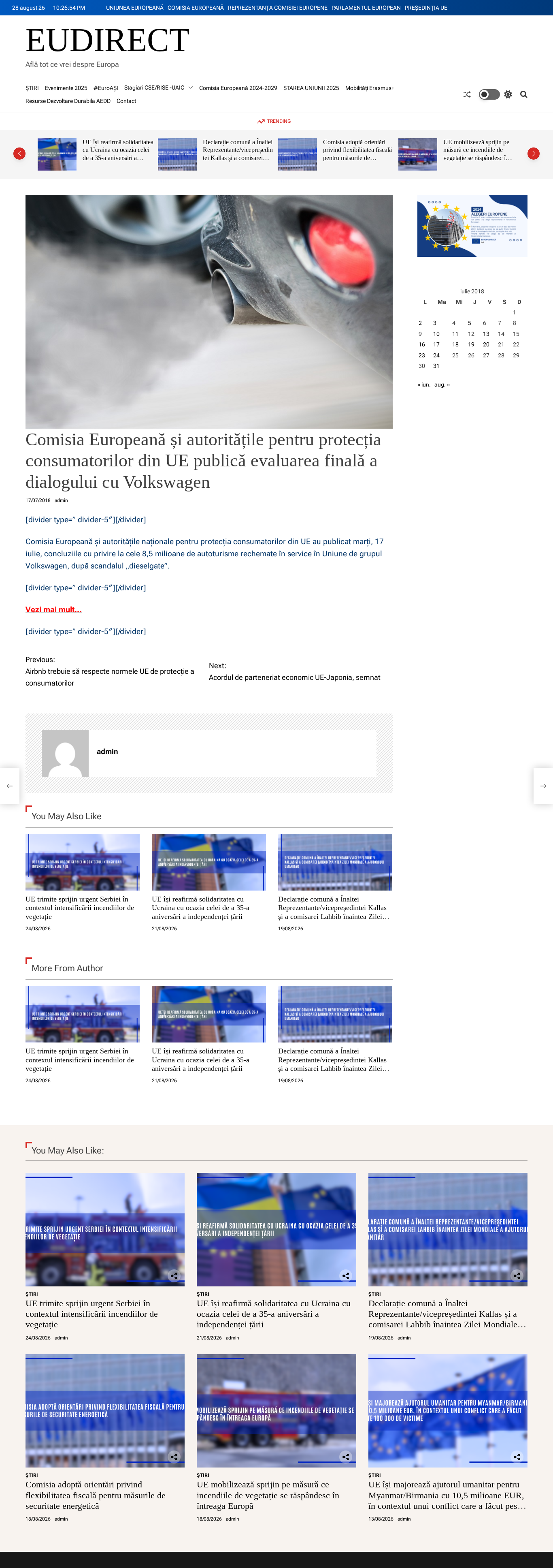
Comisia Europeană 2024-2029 (238, 88)
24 (436, 355)
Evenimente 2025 (66, 88)
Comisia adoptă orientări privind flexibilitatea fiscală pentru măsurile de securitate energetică (237, 154)
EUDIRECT (107, 40)
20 (486, 344)
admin (61, 500)
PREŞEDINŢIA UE (426, 7)
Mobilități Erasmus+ (369, 88)
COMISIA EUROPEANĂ (196, 7)
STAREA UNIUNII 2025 (311, 88)
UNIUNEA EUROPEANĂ (135, 7)
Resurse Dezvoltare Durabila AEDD (68, 101)
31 (436, 366)
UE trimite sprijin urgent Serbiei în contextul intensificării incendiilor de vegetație (80, 907)
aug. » (442, 384)
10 (436, 334)
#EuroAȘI (106, 88)
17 (436, 344)
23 (422, 355)
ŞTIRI (32, 88)
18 (455, 344)
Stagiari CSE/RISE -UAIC (154, 87)
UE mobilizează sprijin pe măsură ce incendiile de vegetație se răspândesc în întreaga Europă (356, 154)
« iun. (424, 384)
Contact (126, 101)
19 (471, 344)
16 (422, 344)
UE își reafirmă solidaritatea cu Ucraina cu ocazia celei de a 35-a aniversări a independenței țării (200, 907)
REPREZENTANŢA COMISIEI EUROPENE (278, 7)
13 (486, 334)
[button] (19, 153)
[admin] (65, 753)
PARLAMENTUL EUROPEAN (366, 7)
